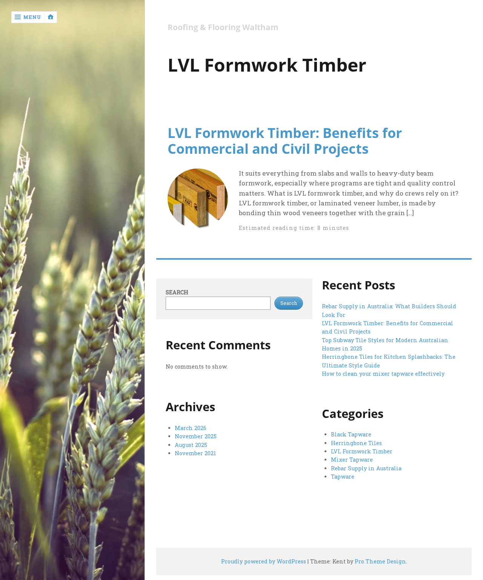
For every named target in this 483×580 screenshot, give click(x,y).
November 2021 (195, 453)
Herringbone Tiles (356, 443)
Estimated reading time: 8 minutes (294, 227)
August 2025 (191, 444)
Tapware (342, 476)
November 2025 (196, 436)
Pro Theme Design (380, 561)
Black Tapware (351, 434)
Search (177, 292)
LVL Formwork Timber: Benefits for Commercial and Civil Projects (285, 140)
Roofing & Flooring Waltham (223, 27)
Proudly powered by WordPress (263, 561)
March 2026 (190, 428)
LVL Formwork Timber (361, 451)
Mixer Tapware (352, 459)
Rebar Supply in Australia (366, 468)
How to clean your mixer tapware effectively (383, 373)
